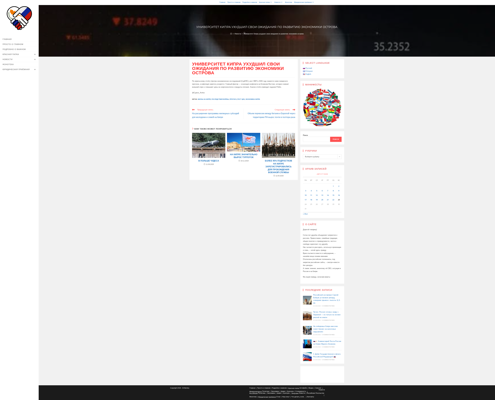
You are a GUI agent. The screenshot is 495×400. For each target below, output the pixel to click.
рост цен (241, 99)
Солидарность (300, 391)
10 (306, 195)
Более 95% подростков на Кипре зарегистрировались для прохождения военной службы (278, 166)
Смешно (318, 388)
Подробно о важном (249, 2)
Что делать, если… (298, 397)
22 (333, 200)
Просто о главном (233, 2)
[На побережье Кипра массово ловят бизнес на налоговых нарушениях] (307, 330)
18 (311, 200)
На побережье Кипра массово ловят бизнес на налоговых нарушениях (325, 329)
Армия (283, 391)
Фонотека (288, 2)
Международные (255, 392)
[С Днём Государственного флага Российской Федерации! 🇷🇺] (307, 356)
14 (328, 195)
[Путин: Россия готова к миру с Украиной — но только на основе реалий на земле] (307, 316)
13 (322, 195)
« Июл (305, 214)
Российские (253, 393)
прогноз (233, 99)
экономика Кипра (252, 99)
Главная (222, 2)
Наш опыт (286, 397)
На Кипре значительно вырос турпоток (243, 155)
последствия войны (220, 99)
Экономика (275, 391)
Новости (277, 2)
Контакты (310, 397)
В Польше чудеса (208, 161)
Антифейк (303, 388)
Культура (290, 391)
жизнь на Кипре (204, 99)
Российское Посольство (315, 393)
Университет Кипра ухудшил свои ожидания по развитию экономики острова (274, 34)
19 (317, 200)
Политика (265, 391)
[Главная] (231, 34)
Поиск (305, 135)
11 (311, 195)
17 (306, 200)
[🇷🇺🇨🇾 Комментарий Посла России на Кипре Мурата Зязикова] (307, 344)
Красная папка (264, 2)
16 (339, 195)
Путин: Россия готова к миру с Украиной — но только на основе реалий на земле (326, 314)
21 (328, 200)
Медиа (310, 388)
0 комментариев (328, 306)
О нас (278, 397)
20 (322, 200)
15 (333, 195)
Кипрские (295, 393)
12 (317, 195)
